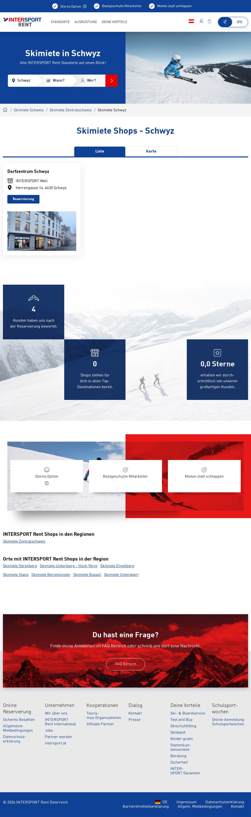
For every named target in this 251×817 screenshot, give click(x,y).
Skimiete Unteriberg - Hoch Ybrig (68, 566)
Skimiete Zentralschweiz (71, 110)
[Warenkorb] (209, 22)
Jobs (49, 731)
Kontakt (135, 713)
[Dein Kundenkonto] (201, 22)
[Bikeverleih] (240, 22)
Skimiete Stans (15, 575)
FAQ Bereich (125, 664)
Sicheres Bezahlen (19, 720)
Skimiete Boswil (87, 575)
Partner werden (58, 737)
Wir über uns (56, 713)
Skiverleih (5, 109)
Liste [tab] (99, 151)
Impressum (186, 802)
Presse (134, 720)
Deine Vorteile (185, 705)
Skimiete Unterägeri (121, 575)
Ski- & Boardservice (187, 713)
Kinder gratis (181, 739)
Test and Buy (181, 720)
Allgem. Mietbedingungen (200, 807)
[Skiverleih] (225, 22)
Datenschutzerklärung (224, 802)
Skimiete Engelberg (117, 566)
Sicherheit (179, 763)
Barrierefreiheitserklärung (146, 807)
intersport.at (55, 743)
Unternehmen (60, 705)
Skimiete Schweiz (29, 110)
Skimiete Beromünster (50, 575)
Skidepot (177, 733)
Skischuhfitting (183, 726)
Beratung (178, 756)
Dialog (135, 705)
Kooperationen (102, 705)
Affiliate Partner (100, 724)
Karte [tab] (151, 151)
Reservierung (23, 199)
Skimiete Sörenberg (20, 566)
